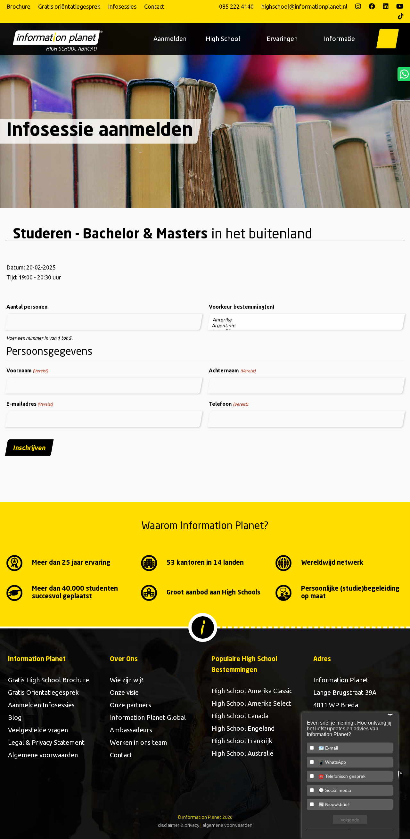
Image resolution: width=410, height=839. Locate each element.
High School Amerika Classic (251, 690)
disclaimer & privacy (178, 825)
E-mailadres (29, 404)
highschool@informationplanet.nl (304, 6)
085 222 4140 (236, 6)
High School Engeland (243, 728)
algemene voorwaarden (227, 825)
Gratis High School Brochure (48, 680)
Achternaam (232, 370)
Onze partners (130, 705)
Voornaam (27, 370)
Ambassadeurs (131, 730)
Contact (154, 6)
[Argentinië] (305, 325)
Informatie (339, 38)
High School (223, 38)
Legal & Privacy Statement (46, 742)
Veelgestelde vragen (38, 730)
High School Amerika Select (251, 703)
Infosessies (122, 6)
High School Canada (239, 715)
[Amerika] (306, 320)
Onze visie (124, 692)
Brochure (18, 6)
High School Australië (242, 753)
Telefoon (228, 404)
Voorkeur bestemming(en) (242, 307)
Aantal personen (26, 307)
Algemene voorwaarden (43, 755)
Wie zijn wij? (127, 680)
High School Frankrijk (241, 740)
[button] (387, 38)
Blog (15, 717)
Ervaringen (282, 38)
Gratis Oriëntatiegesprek (43, 692)
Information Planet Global (148, 717)
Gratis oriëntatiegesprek (69, 6)
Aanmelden (169, 38)
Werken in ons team (138, 742)
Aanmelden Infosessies (41, 705)
